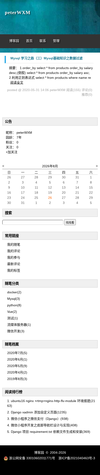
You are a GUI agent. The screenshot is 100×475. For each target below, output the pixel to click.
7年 (19, 137)
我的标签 (13, 270)
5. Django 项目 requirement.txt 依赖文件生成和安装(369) (48, 432)
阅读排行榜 (13, 392)
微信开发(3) (15, 331)
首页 (29, 41)
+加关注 (11, 152)
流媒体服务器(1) (19, 324)
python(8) (14, 305)
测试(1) (12, 318)
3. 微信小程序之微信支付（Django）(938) (37, 419)
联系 (43, 41)
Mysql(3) (13, 299)
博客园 (14, 41)
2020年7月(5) (17, 353)
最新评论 (13, 264)
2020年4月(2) (17, 372)
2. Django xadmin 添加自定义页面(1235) (37, 412)
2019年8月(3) (17, 379)
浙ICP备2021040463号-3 (76, 458)
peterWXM (17, 12)
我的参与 (13, 257)
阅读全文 (16, 82)
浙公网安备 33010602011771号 (32, 458)
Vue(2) (12, 312)
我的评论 (13, 251)
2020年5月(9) (17, 366)
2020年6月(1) (17, 359)
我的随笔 (13, 244)
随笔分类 (12, 283)
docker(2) (14, 292)
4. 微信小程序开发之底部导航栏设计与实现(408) (42, 425)
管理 (56, 41)
